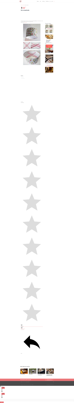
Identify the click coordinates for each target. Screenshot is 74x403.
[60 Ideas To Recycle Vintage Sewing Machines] (49, 48)
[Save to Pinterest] (3, 388)
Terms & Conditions (29, 384)
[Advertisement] (32, 16)
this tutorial (25, 22)
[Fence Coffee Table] (24, 373)
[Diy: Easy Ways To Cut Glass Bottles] (49, 68)
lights (24, 78)
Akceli (50, 384)
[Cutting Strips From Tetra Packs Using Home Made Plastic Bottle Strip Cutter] (50, 373)
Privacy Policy (27, 384)
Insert (2, 402)
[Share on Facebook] (1, 389)
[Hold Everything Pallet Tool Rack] (49, 38)
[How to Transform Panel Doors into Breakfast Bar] (41, 373)
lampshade (22, 78)
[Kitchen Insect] (32, 373)
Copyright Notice (22, 384)
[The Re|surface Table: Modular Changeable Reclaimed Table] (49, 58)
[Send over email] (1, 391)
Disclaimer (24, 384)
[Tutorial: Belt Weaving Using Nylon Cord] (49, 28)
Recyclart (53, 384)
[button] (49, 380)
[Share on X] (1, 390)
